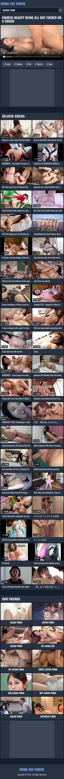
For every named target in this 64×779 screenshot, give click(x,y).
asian (8, 64)
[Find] (60, 10)
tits (30, 64)
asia (50, 64)
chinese (19, 64)
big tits (40, 64)
